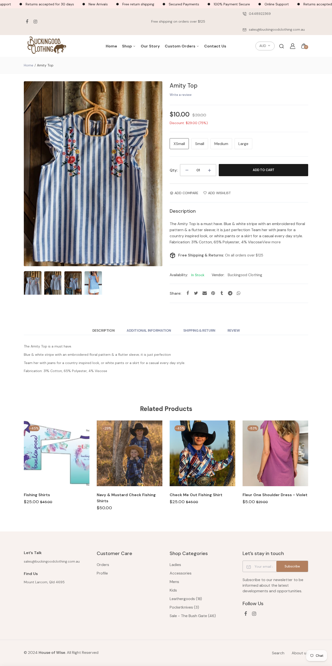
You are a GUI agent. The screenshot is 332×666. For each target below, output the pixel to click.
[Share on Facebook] (187, 293)
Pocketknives (184, 607)
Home (111, 46)
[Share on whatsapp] (239, 293)
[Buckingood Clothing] (46, 46)
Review (233, 330)
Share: (175, 293)
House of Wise (52, 652)
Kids (173, 590)
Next (157, 174)
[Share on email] (204, 293)
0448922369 (260, 13)
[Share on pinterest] (213, 293)
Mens (174, 581)
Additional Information (149, 330)
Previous (29, 174)
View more (271, 242)
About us (300, 653)
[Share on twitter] (196, 293)
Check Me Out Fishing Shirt (196, 494)
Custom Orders (180, 46)
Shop (127, 46)
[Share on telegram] (230, 293)
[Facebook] (27, 22)
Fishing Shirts (37, 494)
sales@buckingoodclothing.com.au (277, 29)
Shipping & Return (199, 330)
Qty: (173, 170)
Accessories (181, 573)
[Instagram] (35, 22)
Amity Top (184, 85)
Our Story (150, 46)
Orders (103, 564)
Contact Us (215, 46)
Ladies (175, 564)
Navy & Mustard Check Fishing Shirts (126, 497)
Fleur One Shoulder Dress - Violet (275, 494)
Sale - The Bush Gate (193, 615)
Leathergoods (186, 598)
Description (103, 330)
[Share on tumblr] (221, 293)
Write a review (181, 95)
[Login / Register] (292, 46)
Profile (102, 573)
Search (278, 653)
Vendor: (218, 275)
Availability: (179, 275)
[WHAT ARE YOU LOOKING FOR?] (281, 46)
